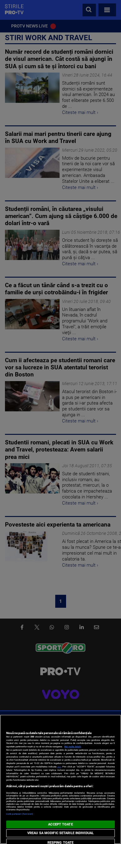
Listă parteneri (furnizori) (19, 814)
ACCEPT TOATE (60, 824)
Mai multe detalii (72, 746)
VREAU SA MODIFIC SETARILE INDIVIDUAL (60, 833)
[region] (60, 779)
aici (59, 766)
